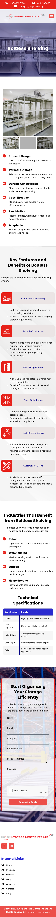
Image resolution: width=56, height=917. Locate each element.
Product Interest (15, 759)
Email (10, 728)
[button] (51, 16)
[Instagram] (11, 846)
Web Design (31, 912)
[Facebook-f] (4, 846)
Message (11, 769)
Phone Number (14, 748)
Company (12, 738)
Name (10, 718)
